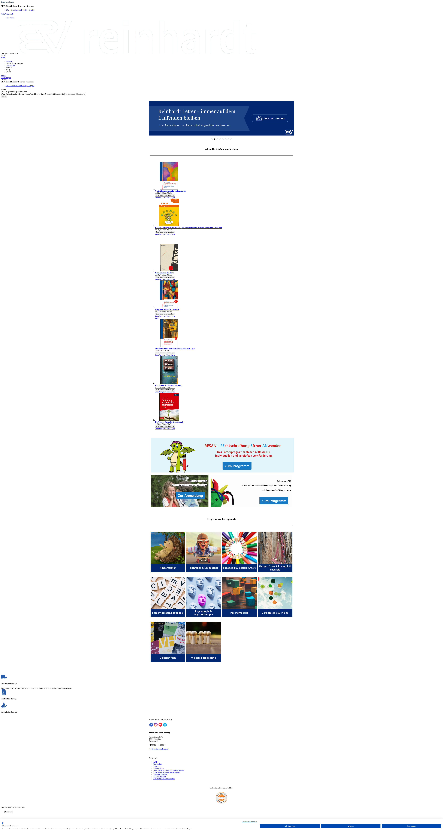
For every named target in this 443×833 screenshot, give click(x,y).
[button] (221, 6)
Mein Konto (10, 18)
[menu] (221, 66)
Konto (3, 76)
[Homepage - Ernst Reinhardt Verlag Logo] (137, 53)
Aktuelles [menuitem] (9, 68)
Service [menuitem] (8, 72)
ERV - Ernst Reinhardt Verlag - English (20, 10)
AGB (155, 762)
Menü (3, 57)
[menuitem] (9, 61)
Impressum (157, 766)
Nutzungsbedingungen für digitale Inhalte (168, 770)
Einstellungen (6, 78)
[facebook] (151, 725)
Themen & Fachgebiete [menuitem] (14, 63)
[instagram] (156, 725)
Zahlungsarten (158, 768)
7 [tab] (228, 139)
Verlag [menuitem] (8, 70)
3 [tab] (217, 139)
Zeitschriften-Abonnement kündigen (166, 772)
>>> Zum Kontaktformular (158, 749)
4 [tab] (220, 139)
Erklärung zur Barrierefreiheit (164, 779)
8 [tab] (231, 139)
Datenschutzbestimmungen (249, 822)
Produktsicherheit (159, 777)
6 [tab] (225, 139)
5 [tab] (223, 139)
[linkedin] (165, 725)
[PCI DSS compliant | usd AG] (221, 803)
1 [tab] (212, 139)
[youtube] (160, 725)
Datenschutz (157, 764)
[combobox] (75, 94)
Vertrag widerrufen (160, 774)
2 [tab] (214, 139)
